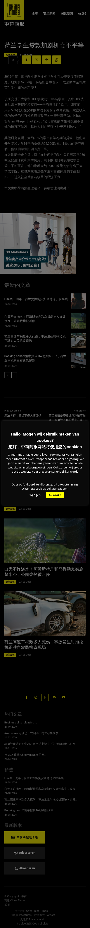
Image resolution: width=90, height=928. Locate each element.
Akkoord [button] (55, 495)
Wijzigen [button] (35, 495)
